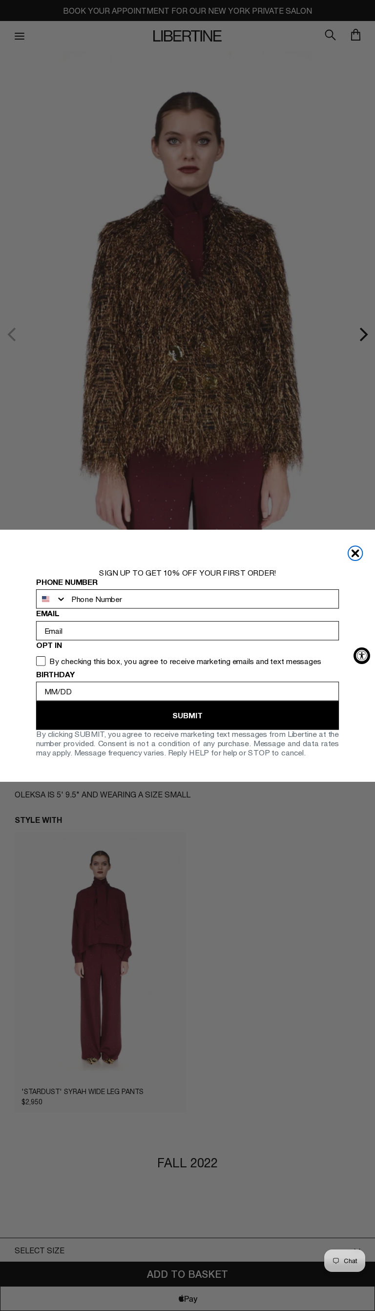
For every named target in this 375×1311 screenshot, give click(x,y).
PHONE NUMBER (67, 581)
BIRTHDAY (55, 674)
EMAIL (48, 613)
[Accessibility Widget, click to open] (362, 655)
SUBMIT (187, 715)
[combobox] (51, 599)
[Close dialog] (355, 553)
